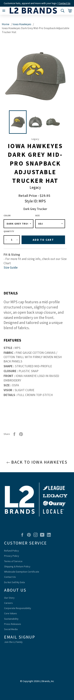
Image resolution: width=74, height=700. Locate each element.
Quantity (9, 231)
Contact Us (64, 3)
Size (37, 215)
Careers (8, 603)
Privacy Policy (11, 555)
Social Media (11, 629)
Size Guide (11, 267)
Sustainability (11, 618)
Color (7, 215)
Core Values (10, 613)
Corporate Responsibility (17, 608)
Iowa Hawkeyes (22, 24)
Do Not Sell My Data (14, 582)
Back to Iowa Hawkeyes (39, 462)
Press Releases (12, 624)
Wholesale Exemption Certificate (21, 571)
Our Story (9, 597)
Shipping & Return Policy (17, 566)
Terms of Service (13, 561)
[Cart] (69, 11)
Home (5, 24)
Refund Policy (11, 550)
